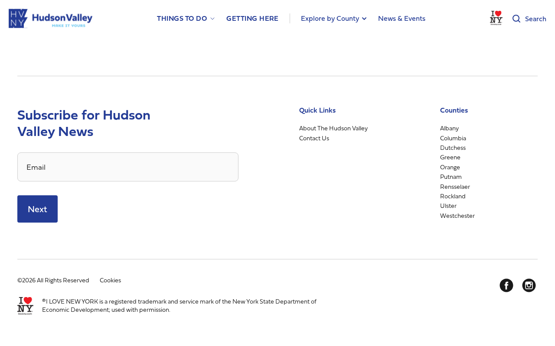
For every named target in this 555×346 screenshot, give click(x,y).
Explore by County (330, 18)
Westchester (457, 215)
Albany (449, 128)
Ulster (448, 205)
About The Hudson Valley (333, 128)
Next (37, 209)
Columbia (453, 137)
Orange (450, 166)
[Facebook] (506, 285)
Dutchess (453, 147)
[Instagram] (529, 285)
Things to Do (182, 18)
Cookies (110, 280)
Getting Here (252, 18)
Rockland (453, 195)
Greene (450, 157)
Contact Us (314, 137)
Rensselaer (455, 186)
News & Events (401, 18)
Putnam (451, 176)
